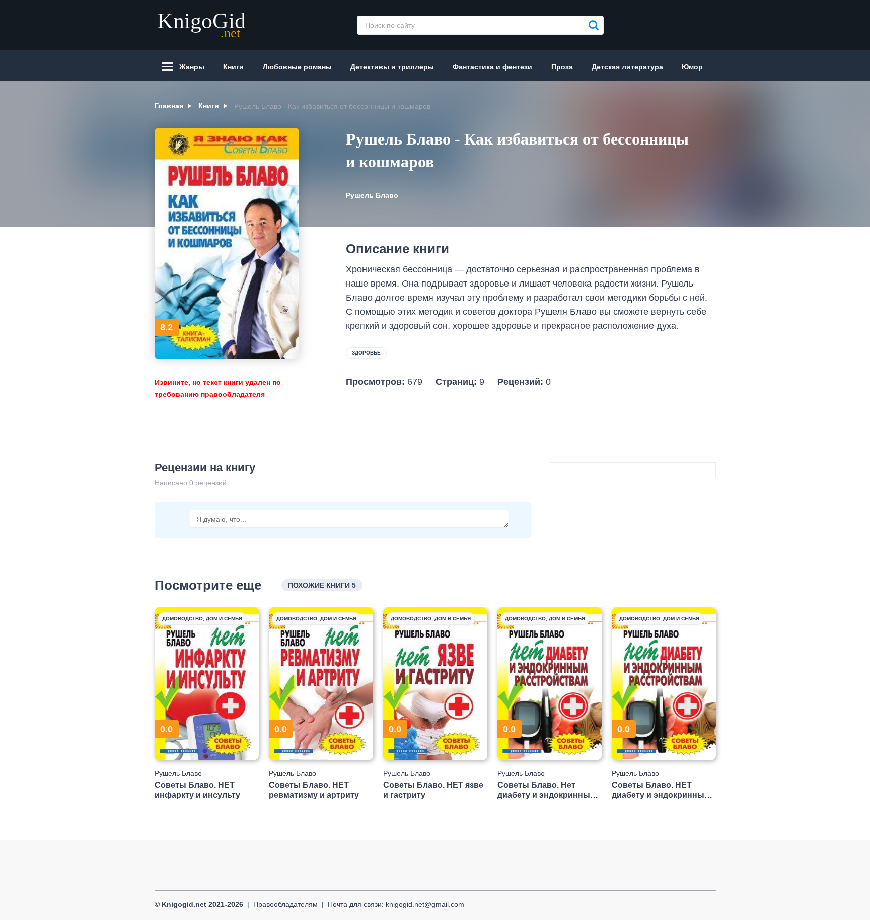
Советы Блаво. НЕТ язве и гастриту (433, 790)
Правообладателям (285, 904)
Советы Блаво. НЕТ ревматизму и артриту (314, 790)
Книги (233, 67)
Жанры (191, 67)
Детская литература (627, 67)
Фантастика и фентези (492, 67)
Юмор (692, 67)
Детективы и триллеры (392, 67)
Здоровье (366, 353)
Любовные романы (297, 67)
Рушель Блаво (372, 195)
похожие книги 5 (322, 585)
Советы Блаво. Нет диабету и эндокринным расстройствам (546, 790)
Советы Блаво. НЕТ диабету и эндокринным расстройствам (661, 790)
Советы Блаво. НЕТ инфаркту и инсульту (197, 790)
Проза (562, 67)
